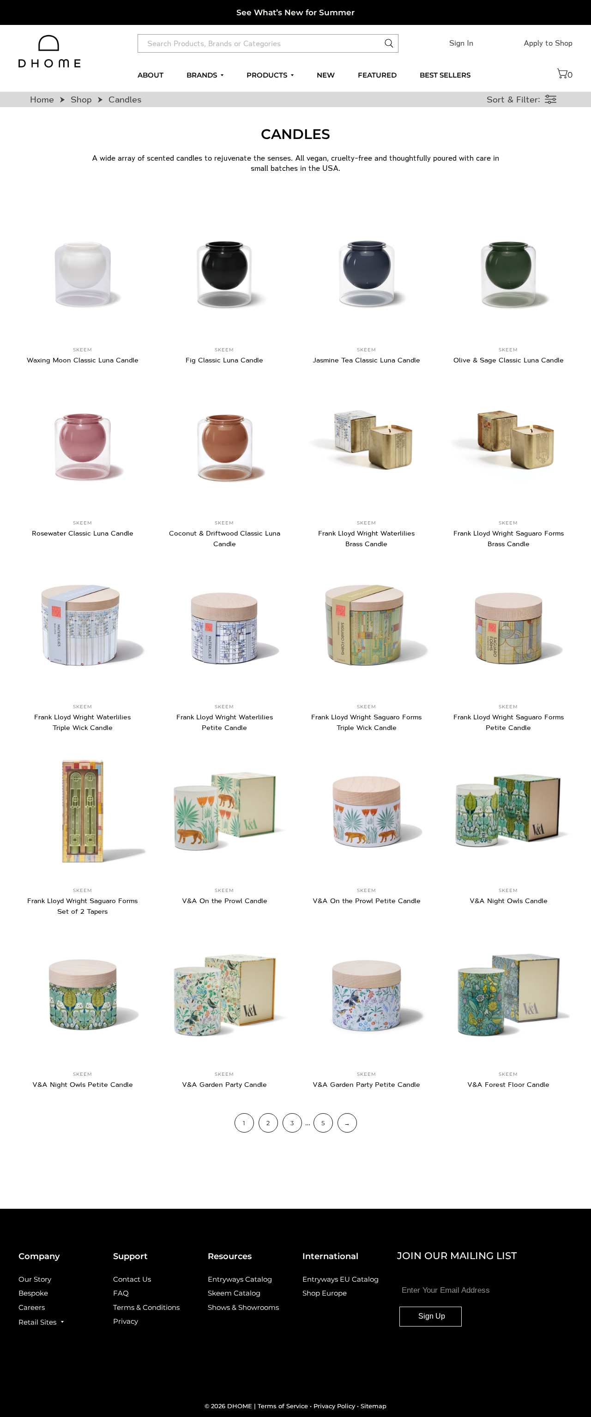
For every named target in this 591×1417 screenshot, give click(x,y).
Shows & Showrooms (243, 1307)
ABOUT (150, 75)
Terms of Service (284, 1406)
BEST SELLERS (445, 75)
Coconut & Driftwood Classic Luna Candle (224, 538)
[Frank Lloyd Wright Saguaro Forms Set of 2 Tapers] (82, 811)
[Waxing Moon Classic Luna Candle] (82, 270)
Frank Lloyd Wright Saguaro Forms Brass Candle (508, 538)
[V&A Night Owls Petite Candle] (82, 995)
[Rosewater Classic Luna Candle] (82, 443)
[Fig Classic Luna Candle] (225, 270)
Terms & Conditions (146, 1307)
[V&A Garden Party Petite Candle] (366, 995)
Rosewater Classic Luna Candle (82, 533)
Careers (31, 1307)
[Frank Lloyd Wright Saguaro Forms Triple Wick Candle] (366, 627)
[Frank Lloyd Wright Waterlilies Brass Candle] (366, 443)
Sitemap (373, 1406)
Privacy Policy (334, 1406)
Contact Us (132, 1279)
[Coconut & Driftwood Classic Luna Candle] (225, 443)
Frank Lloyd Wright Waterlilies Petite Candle (224, 722)
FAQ (121, 1293)
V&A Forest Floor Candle (508, 1084)
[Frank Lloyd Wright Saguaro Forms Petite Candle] (509, 627)
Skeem (82, 350)
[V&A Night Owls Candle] (509, 811)
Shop (81, 99)
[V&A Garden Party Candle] (225, 995)
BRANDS (202, 75)
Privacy (125, 1321)
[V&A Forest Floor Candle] (509, 995)
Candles (125, 99)
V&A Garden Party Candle (224, 1084)
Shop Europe (324, 1293)
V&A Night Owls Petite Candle (82, 1084)
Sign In (461, 43)
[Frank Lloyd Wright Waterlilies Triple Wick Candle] (82, 627)
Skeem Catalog (234, 1293)
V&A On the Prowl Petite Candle (367, 900)
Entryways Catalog (240, 1279)
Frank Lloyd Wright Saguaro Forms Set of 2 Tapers (82, 906)
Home (42, 99)
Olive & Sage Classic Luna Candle (508, 360)
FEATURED (377, 75)
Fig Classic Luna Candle (224, 360)
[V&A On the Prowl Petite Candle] (366, 811)
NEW (326, 75)
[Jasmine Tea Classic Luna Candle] (366, 270)
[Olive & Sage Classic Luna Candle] (509, 270)
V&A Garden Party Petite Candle (366, 1084)
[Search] (389, 46)
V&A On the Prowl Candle (224, 900)
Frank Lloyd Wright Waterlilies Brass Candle (366, 538)
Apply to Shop (548, 43)
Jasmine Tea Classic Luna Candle (366, 360)
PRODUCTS (267, 75)
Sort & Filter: (513, 99)
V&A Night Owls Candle (509, 900)
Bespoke (33, 1293)
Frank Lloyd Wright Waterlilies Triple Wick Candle (82, 722)
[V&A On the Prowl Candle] (225, 811)
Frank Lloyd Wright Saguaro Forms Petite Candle (508, 722)
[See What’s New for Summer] (295, 12)
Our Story (34, 1279)
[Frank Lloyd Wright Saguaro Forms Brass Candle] (509, 443)
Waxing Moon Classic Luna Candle (83, 360)
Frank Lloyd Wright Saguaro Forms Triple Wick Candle (366, 722)
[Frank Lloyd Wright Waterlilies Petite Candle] (225, 627)
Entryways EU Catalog (340, 1279)
